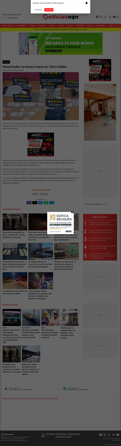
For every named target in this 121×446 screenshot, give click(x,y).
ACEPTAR (49, 10)
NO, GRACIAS (38, 10)
